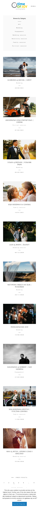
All (19, 24)
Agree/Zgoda (19, 504)
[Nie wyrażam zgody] (37, 498)
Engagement (19, 31)
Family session (19, 42)
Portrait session (19, 45)
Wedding (19, 27)
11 (34, 482)
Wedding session (19, 35)
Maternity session (19, 38)
